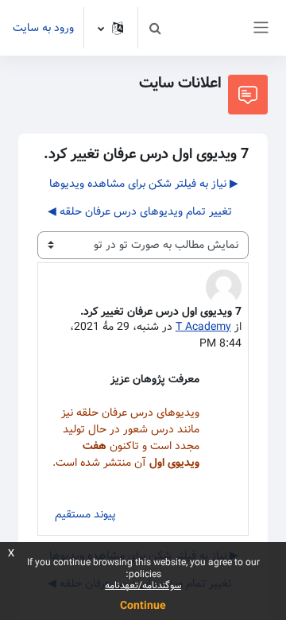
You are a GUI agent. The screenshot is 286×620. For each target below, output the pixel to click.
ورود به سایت (43, 28)
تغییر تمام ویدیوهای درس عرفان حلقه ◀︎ (140, 211)
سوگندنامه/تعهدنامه (143, 585)
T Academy (203, 326)
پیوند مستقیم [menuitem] (85, 514)
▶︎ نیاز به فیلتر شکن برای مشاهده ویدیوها (143, 183)
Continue (143, 605)
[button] (154, 28)
